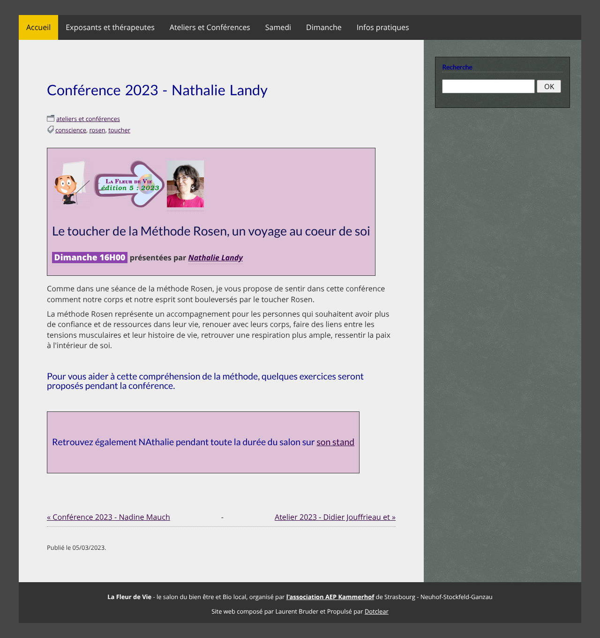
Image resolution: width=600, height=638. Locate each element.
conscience (70, 130)
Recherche (457, 67)
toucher (119, 130)
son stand (335, 442)
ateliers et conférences (88, 118)
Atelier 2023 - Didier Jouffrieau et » (335, 517)
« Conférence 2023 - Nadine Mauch (108, 517)
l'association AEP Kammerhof (330, 596)
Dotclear (377, 611)
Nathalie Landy (215, 257)
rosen (97, 130)
